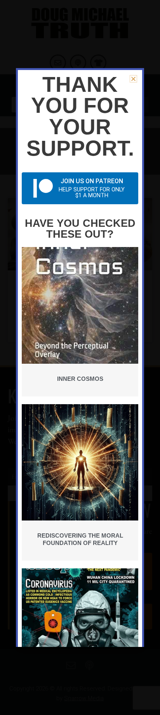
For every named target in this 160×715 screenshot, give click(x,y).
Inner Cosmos (80, 379)
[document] (80, 357)
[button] (133, 79)
